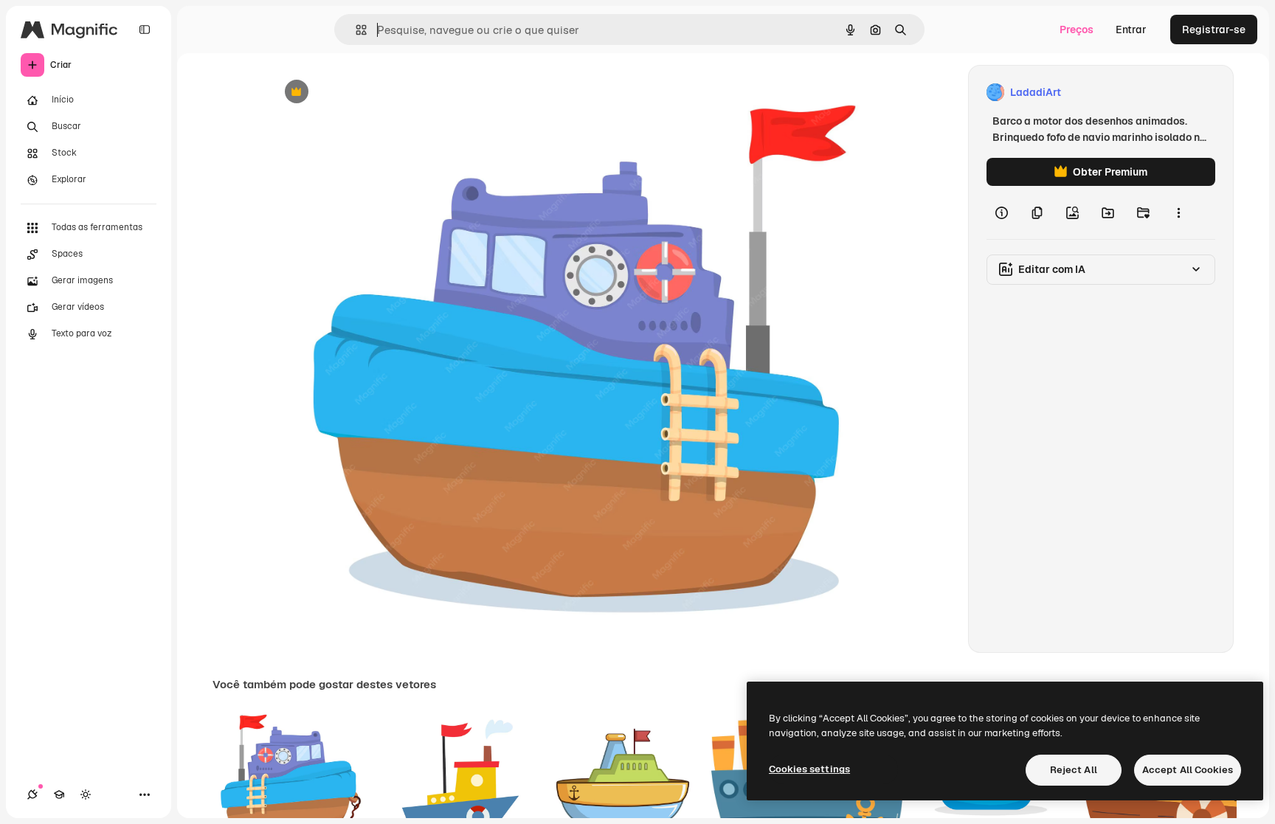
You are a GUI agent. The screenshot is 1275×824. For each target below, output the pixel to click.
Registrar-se (1213, 29)
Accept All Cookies (1187, 770)
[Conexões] (32, 794)
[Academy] (59, 794)
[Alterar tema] (85, 794)
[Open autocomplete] (355, 29)
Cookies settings (809, 769)
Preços (1076, 29)
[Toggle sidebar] (144, 29)
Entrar (1131, 29)
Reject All (1073, 770)
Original (364, 93)
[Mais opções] (1178, 212)
